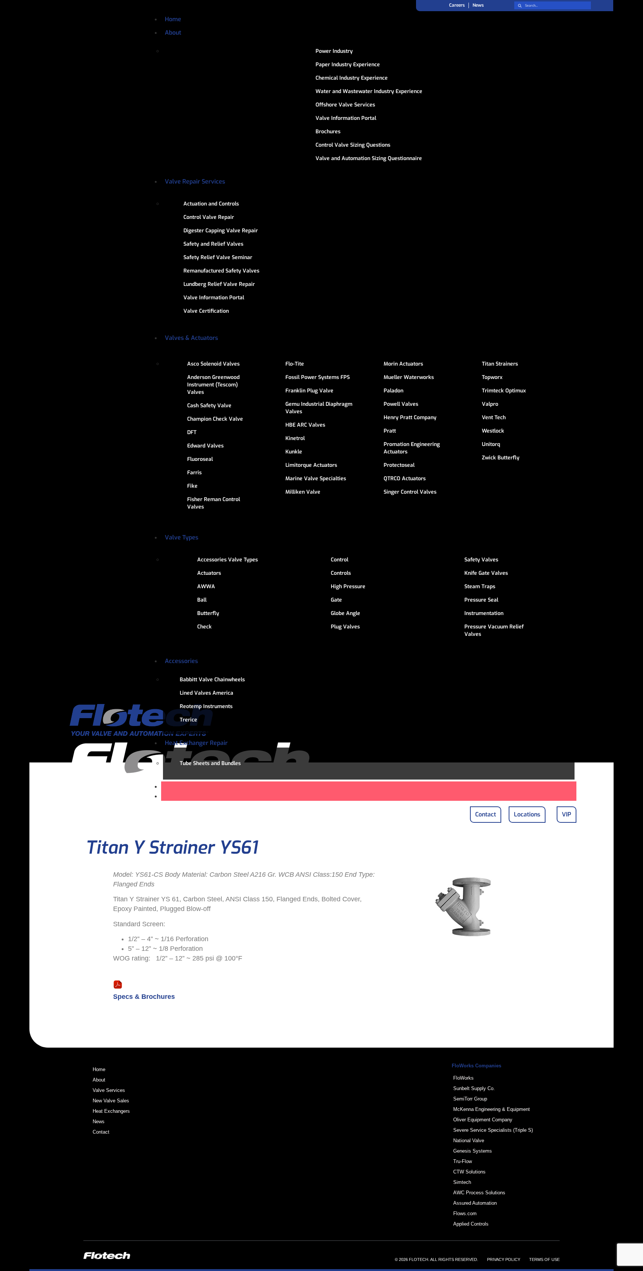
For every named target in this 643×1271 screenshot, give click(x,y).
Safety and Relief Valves (213, 244)
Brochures (328, 131)
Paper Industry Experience (348, 64)
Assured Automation (475, 1203)
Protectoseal (399, 465)
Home (173, 19)
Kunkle (293, 451)
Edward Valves (205, 445)
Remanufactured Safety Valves (221, 270)
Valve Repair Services (195, 181)
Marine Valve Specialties (315, 478)
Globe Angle (345, 613)
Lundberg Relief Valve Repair (219, 284)
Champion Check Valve (215, 419)
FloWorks (463, 1078)
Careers (457, 5)
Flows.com (465, 1213)
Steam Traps (479, 586)
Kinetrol (295, 438)
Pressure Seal (481, 599)
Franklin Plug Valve (309, 390)
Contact (101, 1132)
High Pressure (348, 586)
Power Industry (334, 51)
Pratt (390, 430)
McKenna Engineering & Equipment (491, 1109)
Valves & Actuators (191, 338)
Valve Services (109, 1090)
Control (339, 559)
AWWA (206, 586)
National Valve (468, 1140)
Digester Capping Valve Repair (220, 230)
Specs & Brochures (144, 996)
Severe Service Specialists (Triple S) (493, 1130)
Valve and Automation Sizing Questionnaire (369, 158)
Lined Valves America (206, 693)
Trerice (188, 719)
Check (204, 626)
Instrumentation (483, 613)
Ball (202, 599)
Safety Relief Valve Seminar (217, 257)
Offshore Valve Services (345, 104)
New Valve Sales (111, 1100)
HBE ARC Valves (305, 425)
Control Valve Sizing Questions (353, 145)
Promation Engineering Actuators (412, 448)
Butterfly (208, 613)
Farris (194, 472)
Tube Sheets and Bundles (210, 763)
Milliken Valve (302, 492)
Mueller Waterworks (409, 377)
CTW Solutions (469, 1172)
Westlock (493, 430)
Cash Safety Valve (209, 405)
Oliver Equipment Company (482, 1119)
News (478, 5)
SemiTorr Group (470, 1099)
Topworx (492, 377)
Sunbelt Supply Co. (474, 1088)
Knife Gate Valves (486, 573)
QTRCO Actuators (405, 478)
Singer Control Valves (410, 492)
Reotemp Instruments (206, 706)
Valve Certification (206, 311)
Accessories (181, 661)
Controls (341, 573)
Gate (336, 599)
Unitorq (491, 444)
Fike (192, 486)
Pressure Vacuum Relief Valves (494, 630)
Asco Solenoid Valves (213, 363)
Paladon (393, 390)
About (173, 32)
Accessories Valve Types (227, 559)
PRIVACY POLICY (503, 1259)
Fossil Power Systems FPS (317, 377)
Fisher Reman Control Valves (213, 503)
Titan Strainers (500, 363)
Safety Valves (481, 559)
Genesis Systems (472, 1151)
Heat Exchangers (111, 1111)
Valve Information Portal (346, 118)
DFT (191, 432)
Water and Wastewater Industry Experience (369, 91)
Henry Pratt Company (410, 417)
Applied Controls (471, 1224)
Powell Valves (401, 404)
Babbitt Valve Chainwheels (212, 679)
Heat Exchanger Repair (196, 743)
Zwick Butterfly (500, 457)
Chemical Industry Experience (352, 78)
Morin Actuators (403, 363)
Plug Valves (345, 626)
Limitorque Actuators (311, 465)
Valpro (490, 404)
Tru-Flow (462, 1161)
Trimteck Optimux (504, 390)
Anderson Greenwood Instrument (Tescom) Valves (213, 385)
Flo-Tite (294, 363)
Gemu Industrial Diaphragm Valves (318, 408)
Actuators (209, 573)
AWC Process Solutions (479, 1192)
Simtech (462, 1182)
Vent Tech (494, 417)
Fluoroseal (200, 459)
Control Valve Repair (208, 217)
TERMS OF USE (544, 1259)
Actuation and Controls (211, 203)
